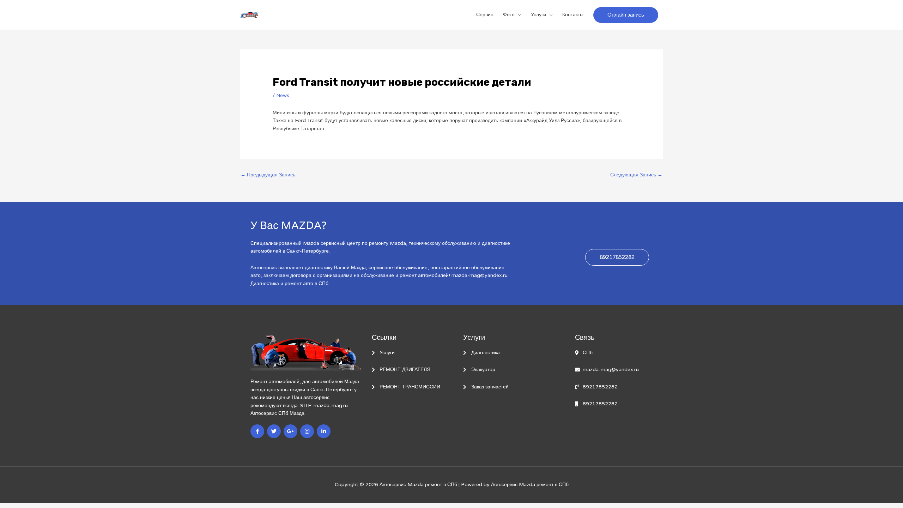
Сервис (484, 15)
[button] (625, 15)
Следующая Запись (636, 175)
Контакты (572, 15)
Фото (509, 15)
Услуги (538, 15)
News (282, 95)
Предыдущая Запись (268, 175)
